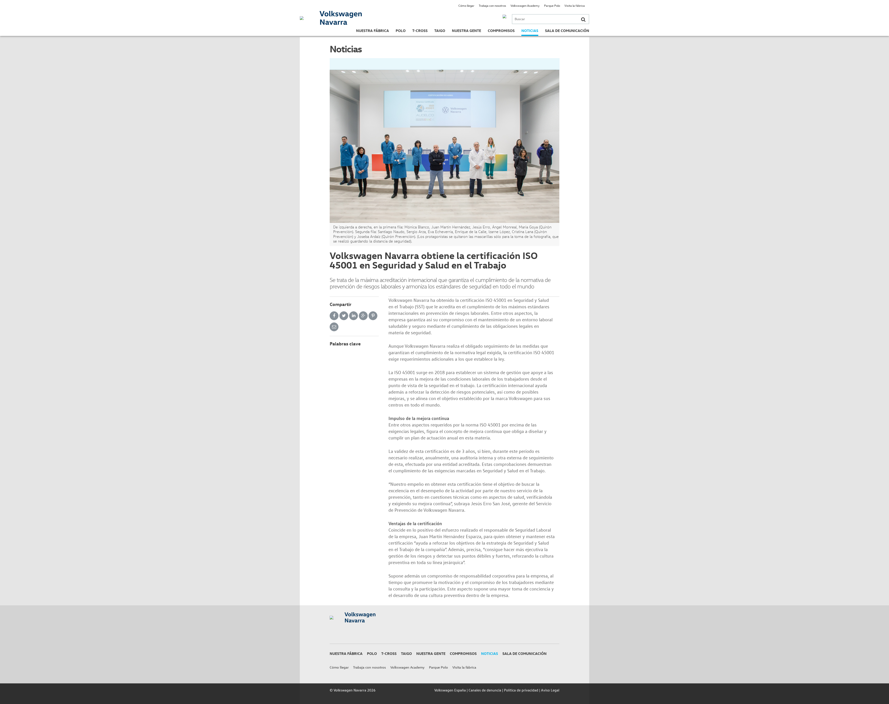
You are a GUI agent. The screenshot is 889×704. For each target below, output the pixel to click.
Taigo (439, 30)
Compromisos (501, 30)
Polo (401, 30)
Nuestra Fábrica (372, 30)
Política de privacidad (521, 690)
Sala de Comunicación (567, 30)
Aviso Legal (550, 690)
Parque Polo (552, 5)
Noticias (529, 30)
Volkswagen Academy (525, 5)
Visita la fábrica (574, 5)
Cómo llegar (466, 5)
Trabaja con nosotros (492, 5)
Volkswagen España (450, 690)
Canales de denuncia (485, 690)
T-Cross (420, 30)
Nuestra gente (466, 30)
